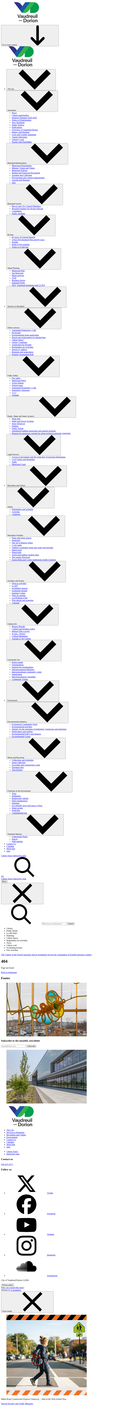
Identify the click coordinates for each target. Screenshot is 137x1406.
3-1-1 (14, 393)
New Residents (18, 122)
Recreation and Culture (16, 1135)
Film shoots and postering (22, 600)
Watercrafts (16, 552)
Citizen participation (20, 115)
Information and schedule (22, 509)
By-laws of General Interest (23, 237)
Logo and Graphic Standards (24, 135)
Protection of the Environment (19, 791)
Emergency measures (21, 390)
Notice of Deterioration (21, 120)
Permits (15, 242)
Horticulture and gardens (22, 731)
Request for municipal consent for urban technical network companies (41, 433)
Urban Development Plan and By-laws (28, 240)
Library (10, 507)
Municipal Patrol (19, 380)
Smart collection (18, 762)
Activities (16, 512)
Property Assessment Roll (22, 354)
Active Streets (18, 383)
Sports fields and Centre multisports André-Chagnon (34, 560)
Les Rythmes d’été (19, 598)
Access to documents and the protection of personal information (38, 457)
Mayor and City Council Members (26, 206)
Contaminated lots (19, 813)
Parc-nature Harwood (21, 557)
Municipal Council (14, 204)
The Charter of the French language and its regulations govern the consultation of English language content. (46, 955)
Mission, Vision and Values (23, 168)
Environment (11, 1137)
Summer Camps (18, 593)
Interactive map (12, 1154)
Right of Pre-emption (21, 244)
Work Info (16, 419)
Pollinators (16, 796)
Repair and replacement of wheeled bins (29, 337)
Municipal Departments (22, 165)
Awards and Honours (21, 180)
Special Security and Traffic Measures (17, 1404)
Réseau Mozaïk (18, 626)
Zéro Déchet (17, 770)
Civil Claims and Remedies (23, 459)
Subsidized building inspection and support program (34, 431)
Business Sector (18, 280)
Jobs (14, 182)
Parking (15, 426)
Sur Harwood (17, 273)
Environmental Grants (21, 736)
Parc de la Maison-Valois (22, 543)
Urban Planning (13, 268)
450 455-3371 (7, 1164)
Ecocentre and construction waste (26, 765)
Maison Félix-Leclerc (21, 631)
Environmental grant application (25, 335)
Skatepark (16, 540)
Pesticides (16, 810)
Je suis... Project (18, 634)
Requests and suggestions (22, 352)
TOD (14, 278)
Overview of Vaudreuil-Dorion (25, 130)
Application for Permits (21, 345)
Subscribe (31, 1046)
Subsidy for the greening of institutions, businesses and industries (39, 729)
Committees (17, 211)
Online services (13, 328)
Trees (14, 793)
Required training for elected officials (27, 209)
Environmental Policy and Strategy (26, 734)
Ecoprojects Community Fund (24, 724)
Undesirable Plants (20, 836)
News (14, 113)
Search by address (19, 349)
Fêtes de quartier (19, 595)
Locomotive (16, 1290)
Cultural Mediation (20, 636)
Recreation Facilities (15, 535)
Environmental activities (22, 727)
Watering (15, 803)
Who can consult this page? (12, 1287)
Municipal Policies (19, 170)
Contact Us (11, 1140)
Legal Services (13, 455)
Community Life (13, 660)
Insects (15, 839)
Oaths (14, 462)
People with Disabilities (22, 142)
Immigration (17, 674)
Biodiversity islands (20, 798)
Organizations (18, 665)
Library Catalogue (19, 342)
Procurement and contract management (28, 178)
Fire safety (16, 378)
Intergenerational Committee (24, 677)
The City (10, 1130)
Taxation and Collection (22, 175)
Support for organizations (22, 667)
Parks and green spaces (21, 538)
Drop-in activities (19, 583)
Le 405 (15, 586)
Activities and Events (16, 581)
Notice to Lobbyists (20, 247)
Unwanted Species (14, 834)
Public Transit (17, 428)
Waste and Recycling (15, 758)
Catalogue (16, 514)
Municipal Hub (18, 271)
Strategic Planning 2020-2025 (24, 118)
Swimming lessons (20, 588)
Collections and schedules (23, 760)
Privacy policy (7, 1285)
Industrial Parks (18, 283)
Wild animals (17, 841)
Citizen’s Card (18, 139)
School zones (17, 385)
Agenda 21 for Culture (21, 638)
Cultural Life (12, 624)
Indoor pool (17, 550)
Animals (15, 395)
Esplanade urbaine (19, 591)
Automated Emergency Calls (24, 330)
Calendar (15, 603)
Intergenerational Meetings (23, 669)
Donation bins (18, 767)
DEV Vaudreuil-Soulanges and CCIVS (28, 285)
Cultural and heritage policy (23, 629)
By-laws (10, 235)
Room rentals (17, 662)
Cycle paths (17, 545)
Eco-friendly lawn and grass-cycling (27, 806)
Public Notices (18, 125)
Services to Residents (15, 1132)
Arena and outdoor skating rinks (25, 555)
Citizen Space (17, 340)
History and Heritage (20, 132)
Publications (17, 127)
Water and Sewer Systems (23, 421)
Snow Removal (18, 424)
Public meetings (18, 213)
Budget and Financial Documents (26, 173)
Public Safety (12, 376)
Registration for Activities (22, 347)
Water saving (17, 808)
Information (12, 110)
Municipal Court (19, 464)
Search (71, 924)
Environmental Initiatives (17, 722)
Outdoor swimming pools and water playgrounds (32, 547)
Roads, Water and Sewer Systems (21, 416)
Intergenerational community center (27, 672)
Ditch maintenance (20, 801)
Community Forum (20, 679)
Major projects (18, 275)
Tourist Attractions (19, 137)
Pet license (16, 333)
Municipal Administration (17, 163)
